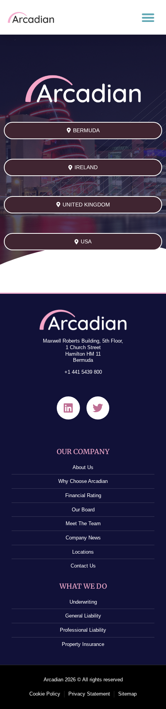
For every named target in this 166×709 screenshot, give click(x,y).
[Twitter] (97, 407)
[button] (148, 17)
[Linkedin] (68, 407)
